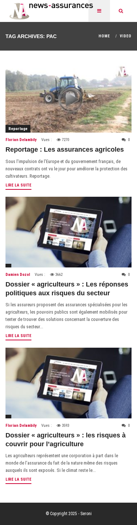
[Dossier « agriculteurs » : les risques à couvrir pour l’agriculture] (68, 383)
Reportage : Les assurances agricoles (64, 149)
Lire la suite (18, 185)
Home (104, 36)
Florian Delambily (21, 139)
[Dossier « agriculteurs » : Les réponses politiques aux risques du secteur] (68, 232)
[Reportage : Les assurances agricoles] (68, 97)
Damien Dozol (17, 274)
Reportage (17, 128)
